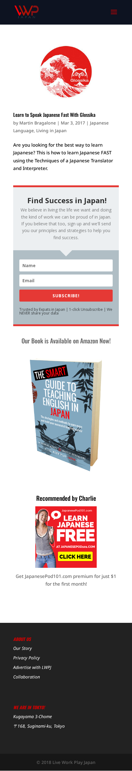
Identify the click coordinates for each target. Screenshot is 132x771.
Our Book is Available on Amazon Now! (66, 340)
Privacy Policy (26, 658)
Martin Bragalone (37, 123)
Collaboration (26, 677)
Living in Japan (51, 130)
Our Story (22, 648)
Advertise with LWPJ (32, 667)
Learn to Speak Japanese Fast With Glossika (54, 114)
